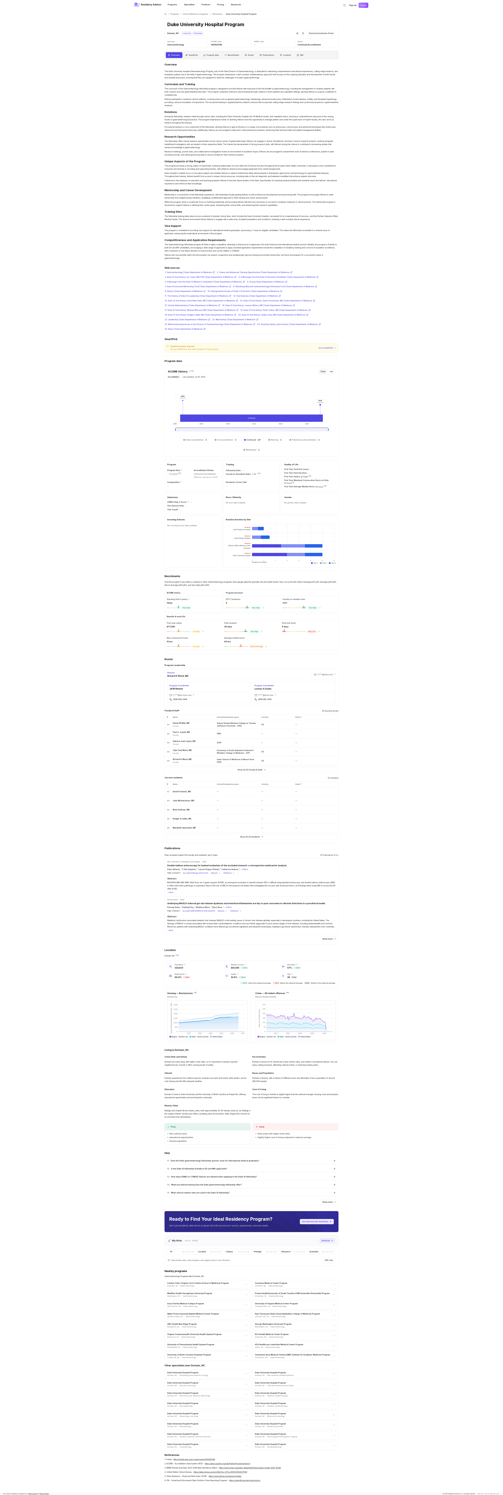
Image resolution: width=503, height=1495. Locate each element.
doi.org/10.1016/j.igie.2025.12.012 (195, 873)
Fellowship (217, 14)
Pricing (220, 4)
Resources (236, 4)
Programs (172, 4)
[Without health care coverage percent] (238, 974)
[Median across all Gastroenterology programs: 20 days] (262, 631)
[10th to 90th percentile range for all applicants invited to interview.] (188, 502)
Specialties (189, 4)
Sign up (352, 5)
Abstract (214, 873)
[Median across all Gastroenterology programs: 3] (263, 608)
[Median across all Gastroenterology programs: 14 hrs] (203, 646)
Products (206, 4)
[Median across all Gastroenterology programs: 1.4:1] (320, 608)
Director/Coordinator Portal (321, 33)
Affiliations (227, 873)
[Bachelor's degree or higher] (297, 965)
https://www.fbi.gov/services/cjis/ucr (244, 1480)
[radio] (183, 1252)
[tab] (323, 371)
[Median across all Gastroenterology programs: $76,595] (203, 631)
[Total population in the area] (185, 965)
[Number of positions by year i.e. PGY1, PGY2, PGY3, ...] (181, 470)
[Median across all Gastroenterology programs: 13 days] (319, 631)
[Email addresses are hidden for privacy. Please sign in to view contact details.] (335, 674)
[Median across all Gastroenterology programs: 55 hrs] (266, 646)
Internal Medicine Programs (195, 14)
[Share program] (297, 33)
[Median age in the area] (292, 974)
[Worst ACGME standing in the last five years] (189, 599)
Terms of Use (32, 1493)
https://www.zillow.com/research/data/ (225, 1476)
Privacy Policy (44, 1493)
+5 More (244, 869)
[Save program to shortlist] (303, 33)
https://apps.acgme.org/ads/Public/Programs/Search (227, 1463)
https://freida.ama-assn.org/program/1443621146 (194, 1459)
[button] (344, 5)
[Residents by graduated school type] (181, 482)
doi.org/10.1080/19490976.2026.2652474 (198, 911)
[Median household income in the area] (245, 965)
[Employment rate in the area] (186, 974)
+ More (170, 892)
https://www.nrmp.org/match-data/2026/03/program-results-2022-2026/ (250, 1468)
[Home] (165, 14)
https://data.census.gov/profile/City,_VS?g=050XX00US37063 (220, 1472)
